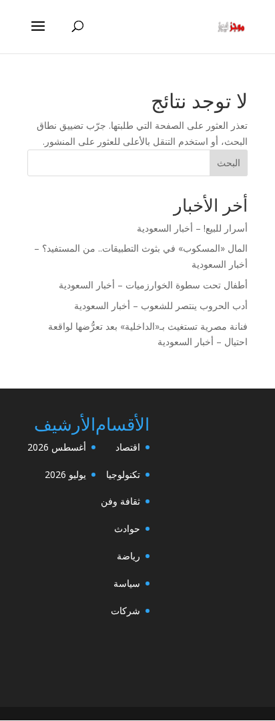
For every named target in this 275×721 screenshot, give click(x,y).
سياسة (126, 583)
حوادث (127, 528)
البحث (228, 162)
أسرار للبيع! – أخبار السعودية (192, 228)
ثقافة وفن (120, 501)
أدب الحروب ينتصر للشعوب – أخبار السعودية (161, 305)
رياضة (128, 555)
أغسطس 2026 (56, 447)
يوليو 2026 (65, 474)
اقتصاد (127, 447)
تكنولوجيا (123, 474)
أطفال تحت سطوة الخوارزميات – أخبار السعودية (153, 284)
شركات (125, 610)
